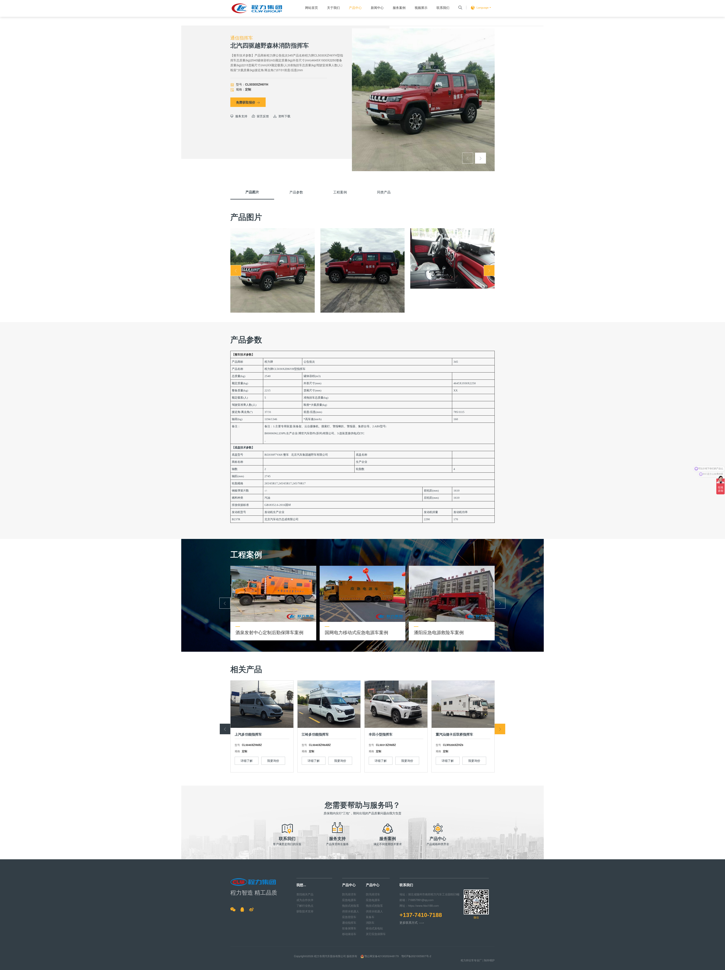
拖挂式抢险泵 (350, 905)
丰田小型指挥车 (381, 734)
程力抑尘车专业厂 (471, 960)
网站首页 (311, 7)
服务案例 (399, 7)
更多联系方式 (412, 922)
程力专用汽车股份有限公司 (330, 956)
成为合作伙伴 (304, 900)
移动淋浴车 (349, 934)
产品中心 (355, 7)
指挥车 (301, 368)
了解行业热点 (304, 905)
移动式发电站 (374, 928)
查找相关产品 (304, 894)
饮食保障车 (349, 928)
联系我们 (443, 7)
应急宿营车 (349, 917)
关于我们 (333, 7)
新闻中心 (377, 7)
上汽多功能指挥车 (248, 734)
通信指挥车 (349, 922)
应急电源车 (349, 900)
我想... (301, 884)
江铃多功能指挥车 (315, 734)
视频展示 (421, 7)
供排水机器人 (350, 911)
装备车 (370, 917)
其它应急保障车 (376, 934)
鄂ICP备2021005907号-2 (416, 956)
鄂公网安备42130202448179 (381, 956)
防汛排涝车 (349, 894)
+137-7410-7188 (421, 915)
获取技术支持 (304, 911)
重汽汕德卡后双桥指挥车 (454, 734)
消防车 (370, 922)
